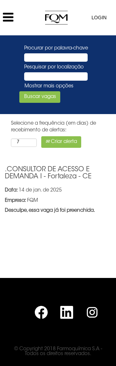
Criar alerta (63, 141)
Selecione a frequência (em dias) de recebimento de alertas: (53, 127)
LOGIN (99, 17)
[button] (19, 17)
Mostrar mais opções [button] (48, 86)
